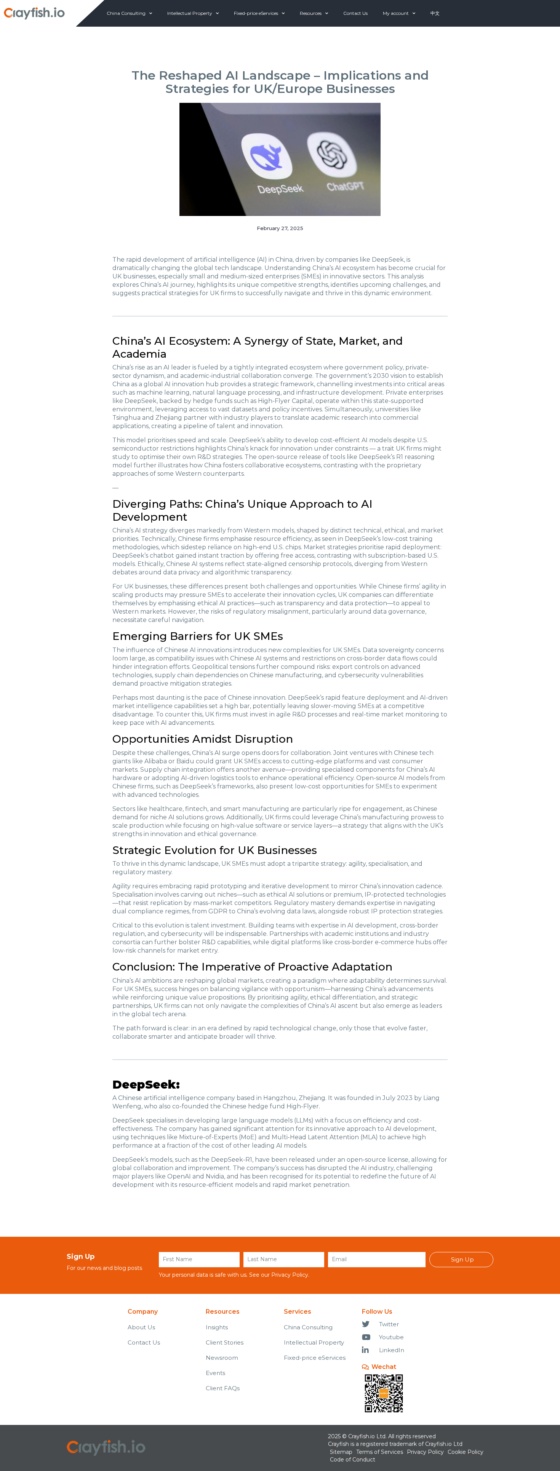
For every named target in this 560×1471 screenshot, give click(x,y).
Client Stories (224, 1342)
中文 (435, 13)
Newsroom (222, 1357)
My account (396, 13)
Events (215, 1373)
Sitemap (341, 1452)
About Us (141, 1327)
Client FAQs (223, 1388)
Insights (217, 1327)
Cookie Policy (465, 1452)
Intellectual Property (189, 13)
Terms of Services (379, 1452)
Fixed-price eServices (256, 13)
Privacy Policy (289, 1274)
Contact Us (355, 13)
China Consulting (126, 13)
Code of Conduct (352, 1459)
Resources (311, 13)
